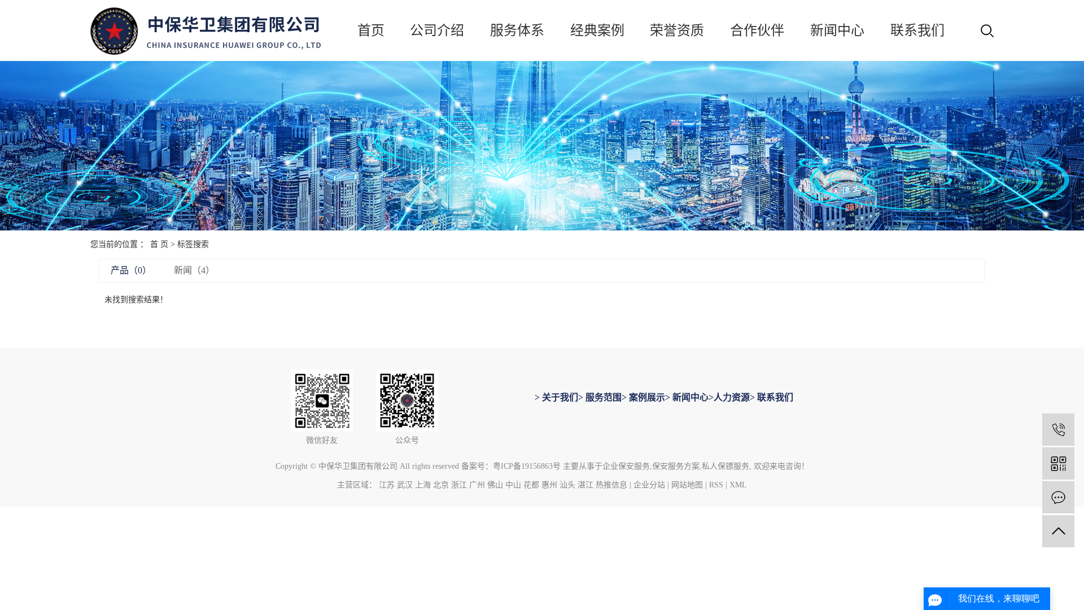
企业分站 (649, 485)
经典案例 (597, 30)
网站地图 (687, 485)
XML (738, 485)
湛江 (585, 485)
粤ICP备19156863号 (527, 466)
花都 (531, 485)
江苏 (387, 485)
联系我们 (917, 30)
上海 (423, 485)
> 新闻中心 (687, 397)
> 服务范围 (600, 397)
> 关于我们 (556, 397)
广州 (477, 485)
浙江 (459, 485)
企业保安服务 (626, 466)
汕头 (567, 485)
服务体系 (517, 30)
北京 (441, 485)
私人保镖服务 (725, 466)
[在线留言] (1058, 497)
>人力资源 (729, 397)
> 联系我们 (771, 397)
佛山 (495, 485)
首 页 (159, 244)
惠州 (549, 485)
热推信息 (611, 485)
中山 (513, 485)
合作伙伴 (757, 30)
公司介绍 (437, 30)
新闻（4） (194, 270)
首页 (370, 30)
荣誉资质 (677, 30)
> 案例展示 (643, 397)
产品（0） (131, 270)
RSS (716, 485)
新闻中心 (837, 30)
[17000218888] (1058, 429)
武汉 (405, 485)
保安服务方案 (676, 466)
